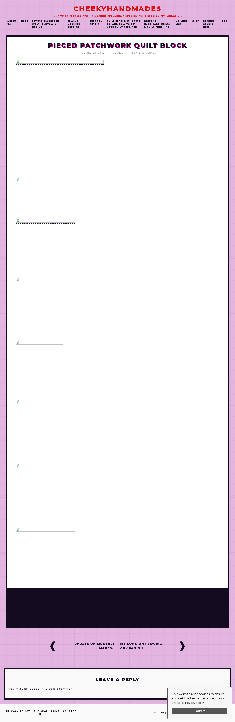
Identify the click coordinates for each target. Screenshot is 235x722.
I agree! (200, 711)
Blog (24, 21)
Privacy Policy (195, 702)
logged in (36, 689)
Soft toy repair (96, 22)
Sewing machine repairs (74, 24)
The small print (46, 711)
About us (12, 22)
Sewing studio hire (208, 24)
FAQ (225, 21)
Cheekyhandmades (118, 9)
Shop (196, 21)
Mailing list (181, 22)
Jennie (118, 52)
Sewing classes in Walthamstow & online (45, 24)
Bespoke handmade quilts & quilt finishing (157, 24)
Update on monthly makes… (94, 646)
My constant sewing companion (141, 646)
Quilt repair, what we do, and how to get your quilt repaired (123, 24)
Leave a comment (145, 52)
